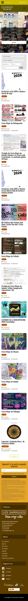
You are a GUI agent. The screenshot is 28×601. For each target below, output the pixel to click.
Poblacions (14, 32)
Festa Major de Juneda (9, 381)
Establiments (14, 39)
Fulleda (5, 262)
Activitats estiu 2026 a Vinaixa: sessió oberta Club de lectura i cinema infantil (13, 190)
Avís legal (4, 556)
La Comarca (5, 541)
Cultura (4, 229)
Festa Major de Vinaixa (10, 351)
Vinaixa (5, 99)
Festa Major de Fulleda (10, 256)
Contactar (5, 553)
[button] (25, 8)
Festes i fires (14, 45)
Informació (14, 29)
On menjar (5, 548)
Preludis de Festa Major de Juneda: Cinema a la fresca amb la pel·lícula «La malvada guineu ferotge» (13, 156)
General (4, 96)
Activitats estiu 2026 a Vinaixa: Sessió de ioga (13, 92)
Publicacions (14, 49)
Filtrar (21, 67)
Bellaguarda (6, 129)
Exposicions (5, 446)
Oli (14, 35)
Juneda (5, 164)
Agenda (14, 42)
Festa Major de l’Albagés (10, 411)
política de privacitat (19, 473)
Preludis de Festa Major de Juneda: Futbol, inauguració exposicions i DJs (11, 288)
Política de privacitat (8, 558)
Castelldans (6, 327)
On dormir (5, 546)
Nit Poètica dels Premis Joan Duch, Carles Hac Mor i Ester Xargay (12, 224)
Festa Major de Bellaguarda (11, 123)
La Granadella (7, 449)
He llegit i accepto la (13, 473)
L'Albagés (5, 417)
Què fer (4, 544)
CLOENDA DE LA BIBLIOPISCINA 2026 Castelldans (13, 320)
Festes (3, 126)
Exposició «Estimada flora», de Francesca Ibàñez (12, 442)
